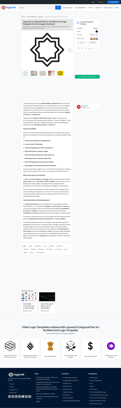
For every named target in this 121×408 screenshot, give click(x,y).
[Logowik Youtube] (22, 396)
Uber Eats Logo (67, 389)
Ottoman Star (40, 252)
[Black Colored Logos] (96, 31)
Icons (91, 383)
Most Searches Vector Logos (98, 400)
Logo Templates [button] (80, 7)
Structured (58, 249)
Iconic (65, 249)
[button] (69, 50)
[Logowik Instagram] (16, 396)
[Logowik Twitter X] (12, 396)
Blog (117, 7)
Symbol (40, 16)
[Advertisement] (47, 89)
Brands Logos (93, 377)
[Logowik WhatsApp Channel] (29, 396)
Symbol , (92, 35)
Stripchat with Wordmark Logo (71, 400)
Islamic (25, 252)
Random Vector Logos (96, 403)
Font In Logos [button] (108, 7)
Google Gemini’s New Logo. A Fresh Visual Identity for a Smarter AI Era (47, 383)
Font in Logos (93, 389)
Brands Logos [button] (67, 7)
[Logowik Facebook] (9, 396)
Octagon (51, 246)
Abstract (26, 249)
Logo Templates (31, 16)
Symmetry (59, 246)
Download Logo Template (88, 77)
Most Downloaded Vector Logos (99, 395)
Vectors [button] (97, 7)
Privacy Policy (13, 389)
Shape (30, 246)
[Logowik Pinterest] (19, 396)
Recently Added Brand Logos (98, 392)
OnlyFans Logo (67, 383)
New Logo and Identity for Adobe (45, 394)
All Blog (38, 401)
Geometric (38, 246)
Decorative (49, 249)
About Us (11, 384)
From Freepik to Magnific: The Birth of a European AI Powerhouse (47, 378)
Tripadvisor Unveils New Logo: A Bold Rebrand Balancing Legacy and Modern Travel (47, 389)
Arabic (32, 252)
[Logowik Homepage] (8, 7)
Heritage (41, 249)
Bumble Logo (67, 395)
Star (45, 246)
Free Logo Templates (96, 380)
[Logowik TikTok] (26, 396)
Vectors (92, 386)
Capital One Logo (68, 392)
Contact (11, 386)
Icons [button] (90, 7)
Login (92, 2)
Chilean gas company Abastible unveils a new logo (47, 397)
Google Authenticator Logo (71, 380)
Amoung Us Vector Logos (70, 377)
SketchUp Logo (67, 386)
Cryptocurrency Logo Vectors (98, 398)
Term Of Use (12, 392)
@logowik (84, 106)
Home (23, 16)
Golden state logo (68, 398)
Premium (33, 249)
